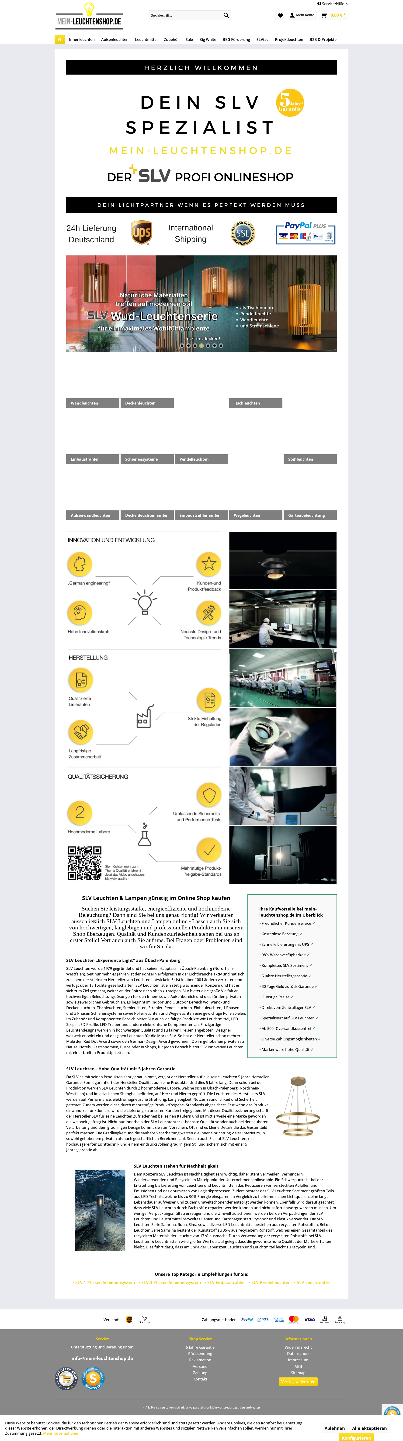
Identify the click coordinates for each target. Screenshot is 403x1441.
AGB (298, 1366)
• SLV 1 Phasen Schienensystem (104, 1282)
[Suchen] (226, 15)
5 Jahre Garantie (200, 1347)
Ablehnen (335, 1428)
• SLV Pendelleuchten (270, 1282)
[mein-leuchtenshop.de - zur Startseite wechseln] (91, 15)
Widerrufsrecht (298, 1347)
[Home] (60, 39)
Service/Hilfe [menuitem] (333, 3)
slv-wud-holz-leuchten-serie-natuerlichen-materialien (201, 303)
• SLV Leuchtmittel (312, 1282)
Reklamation (200, 1359)
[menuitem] (190, 15)
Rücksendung (200, 1353)
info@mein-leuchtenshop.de (102, 1358)
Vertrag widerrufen (298, 1381)
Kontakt (200, 1379)
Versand (200, 1366)
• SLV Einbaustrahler (225, 1282)
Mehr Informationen (61, 1433)
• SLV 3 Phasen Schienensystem (170, 1282)
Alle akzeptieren (369, 1428)
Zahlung (200, 1372)
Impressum (298, 1359)
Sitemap (298, 1372)
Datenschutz (298, 1353)
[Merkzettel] (280, 15)
